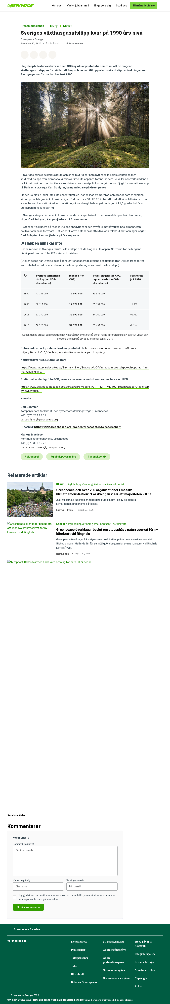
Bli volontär (78, 974)
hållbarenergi (104, 523)
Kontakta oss (79, 941)
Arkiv (138, 986)
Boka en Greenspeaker (85, 982)
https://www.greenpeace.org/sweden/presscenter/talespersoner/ (77, 427)
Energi (54, 25)
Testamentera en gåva (116, 978)
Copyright (141, 978)
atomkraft (120, 523)
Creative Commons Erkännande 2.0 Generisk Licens (107, 1000)
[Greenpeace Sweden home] (19, 5)
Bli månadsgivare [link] (143, 5)
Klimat (67, 25)
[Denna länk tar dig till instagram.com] (18, 950)
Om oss (57, 5)
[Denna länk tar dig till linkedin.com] (51, 950)
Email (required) (75, 880)
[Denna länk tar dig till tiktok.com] (35, 950)
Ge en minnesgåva (114, 970)
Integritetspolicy (145, 953)
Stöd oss (121, 5)
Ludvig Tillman (64, 510)
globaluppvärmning (81, 484)
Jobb (74, 966)
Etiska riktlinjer (145, 962)
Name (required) (21, 880)
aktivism (101, 484)
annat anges (23, 1000)
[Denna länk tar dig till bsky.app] (27, 950)
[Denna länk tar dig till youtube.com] (43, 950)
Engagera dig (102, 5)
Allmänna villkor (145, 970)
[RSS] (68, 950)
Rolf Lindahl (62, 554)
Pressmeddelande (32, 25)
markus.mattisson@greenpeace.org (43, 447)
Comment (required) (23, 844)
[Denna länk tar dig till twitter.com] (60, 950)
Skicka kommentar (28, 907)
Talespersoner (79, 957)
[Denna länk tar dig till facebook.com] (10, 950)
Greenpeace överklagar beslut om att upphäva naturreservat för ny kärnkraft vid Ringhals (107, 532)
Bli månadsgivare (113, 941)
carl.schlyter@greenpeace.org (39, 419)
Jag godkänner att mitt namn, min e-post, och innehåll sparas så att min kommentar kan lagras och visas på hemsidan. (67, 897)
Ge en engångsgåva (114, 949)
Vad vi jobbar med (78, 5)
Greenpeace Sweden (27, 929)
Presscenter (78, 949)
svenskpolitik (117, 484)
